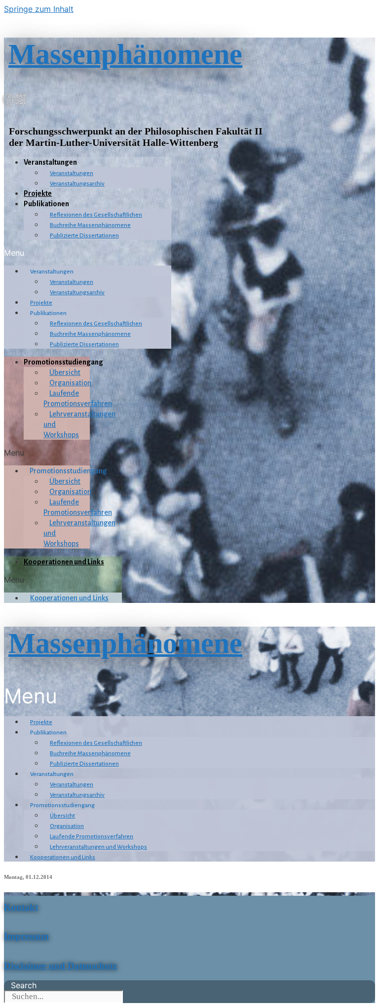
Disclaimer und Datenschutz (60, 966)
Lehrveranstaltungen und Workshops (98, 847)
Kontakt (21, 907)
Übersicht (64, 372)
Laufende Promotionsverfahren (91, 836)
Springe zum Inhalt (39, 9)
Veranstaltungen (71, 173)
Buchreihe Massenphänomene (90, 225)
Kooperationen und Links (64, 562)
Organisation (70, 383)
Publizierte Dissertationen (84, 235)
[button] (87, 253)
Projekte (38, 193)
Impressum (26, 936)
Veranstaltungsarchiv (77, 184)
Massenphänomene (125, 54)
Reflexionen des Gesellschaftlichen (96, 215)
